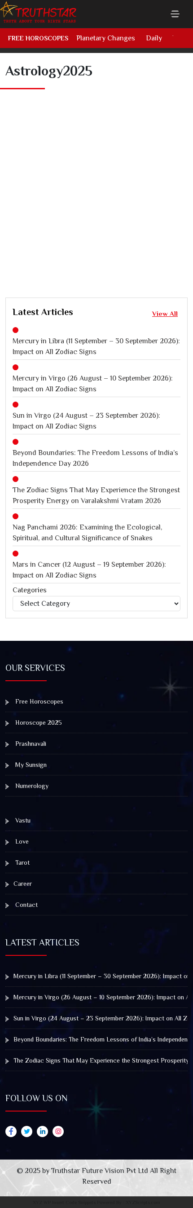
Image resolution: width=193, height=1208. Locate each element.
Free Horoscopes (38, 38)
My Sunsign (30, 764)
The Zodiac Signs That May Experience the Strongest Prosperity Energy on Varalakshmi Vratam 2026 (96, 495)
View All (165, 313)
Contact (25, 904)
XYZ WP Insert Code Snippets (64, 1202)
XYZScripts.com (143, 1202)
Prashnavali (29, 743)
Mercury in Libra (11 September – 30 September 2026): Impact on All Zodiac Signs (96, 346)
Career (22, 883)
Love (21, 841)
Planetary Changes (105, 38)
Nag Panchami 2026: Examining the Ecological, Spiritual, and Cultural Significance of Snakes (87, 532)
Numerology (30, 785)
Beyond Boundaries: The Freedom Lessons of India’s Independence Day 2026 (95, 458)
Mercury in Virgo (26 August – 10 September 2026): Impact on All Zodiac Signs (93, 383)
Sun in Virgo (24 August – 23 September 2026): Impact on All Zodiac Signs (86, 420)
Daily (154, 38)
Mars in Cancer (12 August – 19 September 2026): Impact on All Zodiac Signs (89, 569)
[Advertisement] (96, 184)
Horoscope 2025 (37, 722)
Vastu (22, 820)
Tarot (21, 862)
